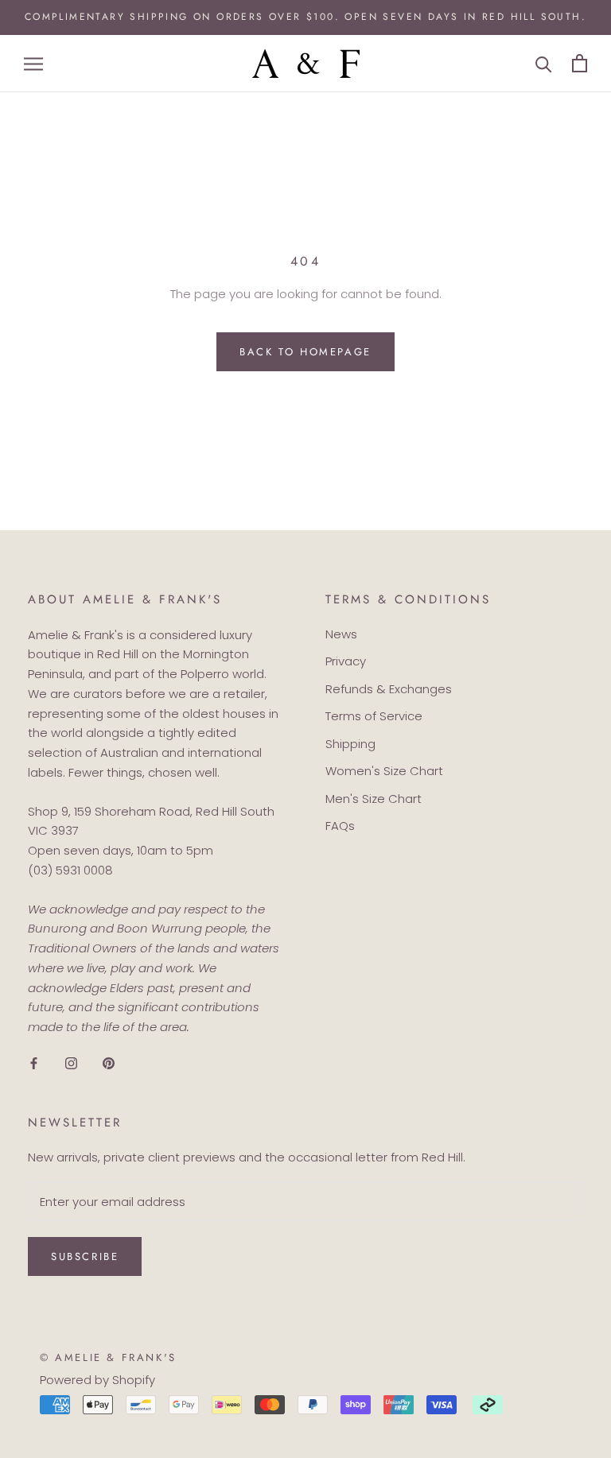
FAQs (340, 825)
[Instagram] (71, 1063)
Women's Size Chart (384, 770)
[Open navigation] (33, 63)
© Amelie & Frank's (108, 1357)
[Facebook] (34, 1063)
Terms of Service (373, 716)
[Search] (543, 63)
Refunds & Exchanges (388, 689)
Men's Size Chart (373, 798)
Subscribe (85, 1256)
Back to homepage (305, 351)
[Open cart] (579, 63)
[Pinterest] (109, 1063)
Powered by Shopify (97, 1379)
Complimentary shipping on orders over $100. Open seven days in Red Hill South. (305, 17)
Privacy (345, 661)
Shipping (350, 743)
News (341, 634)
